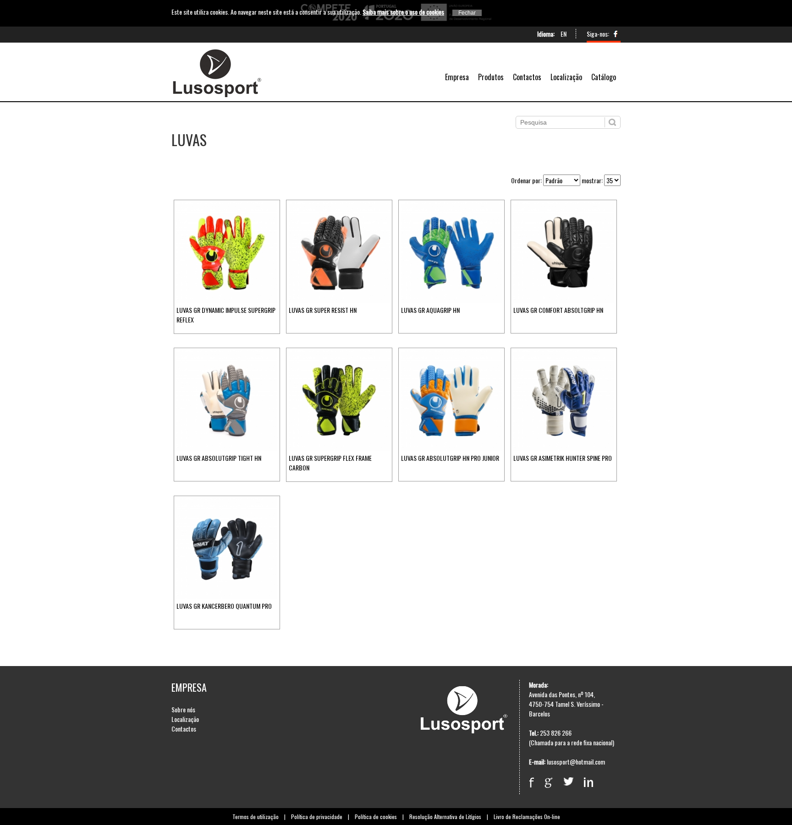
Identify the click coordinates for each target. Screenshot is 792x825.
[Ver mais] (226, 300)
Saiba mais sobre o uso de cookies (403, 11)
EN (563, 33)
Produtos (491, 76)
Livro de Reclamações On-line (527, 816)
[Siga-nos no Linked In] (593, 777)
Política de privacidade (316, 816)
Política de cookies (376, 816)
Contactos (527, 76)
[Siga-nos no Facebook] (615, 36)
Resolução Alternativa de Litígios (445, 816)
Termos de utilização (255, 816)
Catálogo (603, 76)
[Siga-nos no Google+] (553, 777)
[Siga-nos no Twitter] (573, 777)
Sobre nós (183, 709)
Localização (566, 76)
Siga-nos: (598, 33)
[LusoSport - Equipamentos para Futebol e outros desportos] (216, 94)
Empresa (457, 76)
